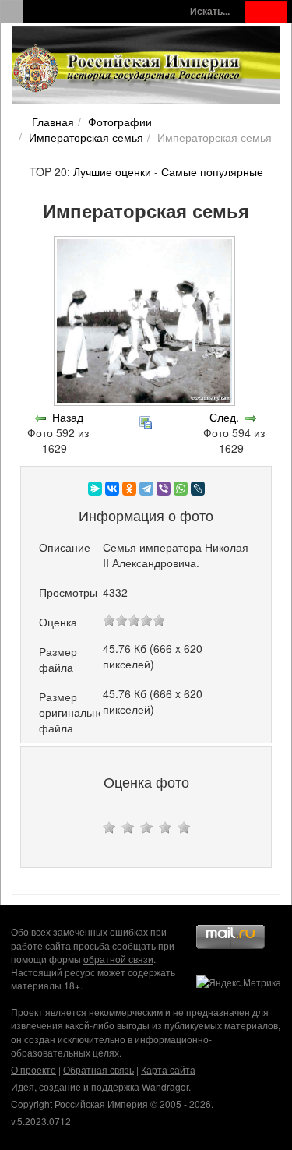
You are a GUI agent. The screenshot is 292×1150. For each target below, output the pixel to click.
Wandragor (165, 1086)
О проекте (33, 1069)
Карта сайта (168, 1069)
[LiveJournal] (198, 489)
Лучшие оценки (112, 171)
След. (224, 417)
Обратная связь (98, 1069)
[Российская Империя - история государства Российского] (128, 69)
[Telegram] (146, 489)
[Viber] (164, 489)
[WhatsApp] (181, 489)
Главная (53, 121)
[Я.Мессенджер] (95, 489)
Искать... (210, 11)
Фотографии (120, 121)
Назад (67, 417)
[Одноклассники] (129, 489)
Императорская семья (86, 137)
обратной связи (118, 958)
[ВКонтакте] (112, 489)
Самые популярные (212, 171)
